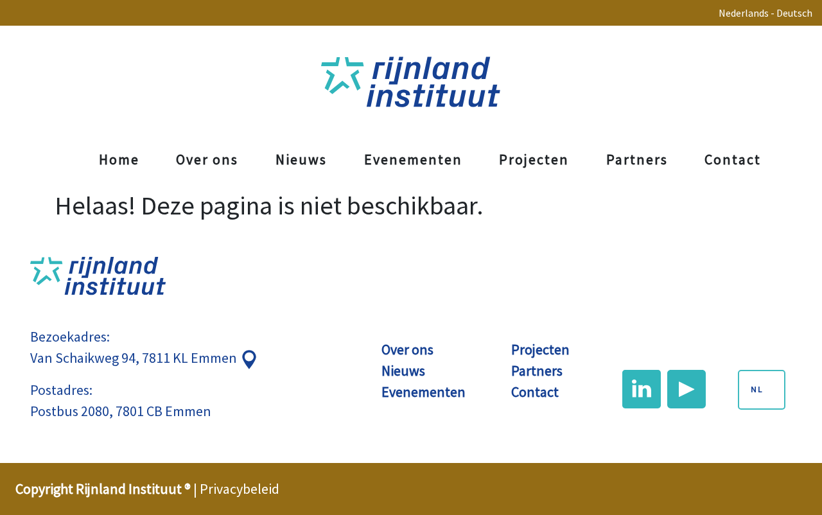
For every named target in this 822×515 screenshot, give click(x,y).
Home (119, 159)
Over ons (207, 159)
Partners (637, 159)
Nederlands (744, 12)
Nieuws (301, 159)
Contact (732, 159)
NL (757, 389)
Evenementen (413, 159)
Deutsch (794, 12)
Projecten (534, 159)
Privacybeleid (239, 489)
